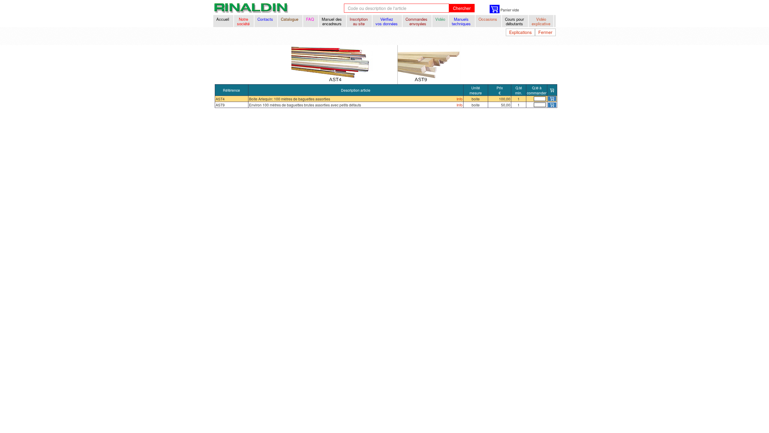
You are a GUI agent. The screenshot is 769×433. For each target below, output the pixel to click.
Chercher (462, 8)
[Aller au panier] (495, 9)
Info (460, 98)
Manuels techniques (462, 21)
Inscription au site (359, 21)
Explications (520, 32)
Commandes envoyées (417, 21)
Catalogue (290, 19)
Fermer (545, 32)
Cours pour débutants (515, 21)
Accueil (223, 19)
